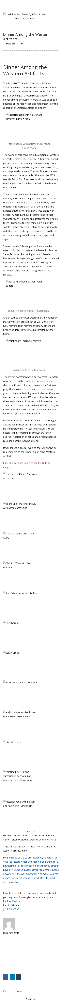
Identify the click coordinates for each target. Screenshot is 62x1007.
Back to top (30, 999)
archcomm (10, 43)
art (22, 43)
